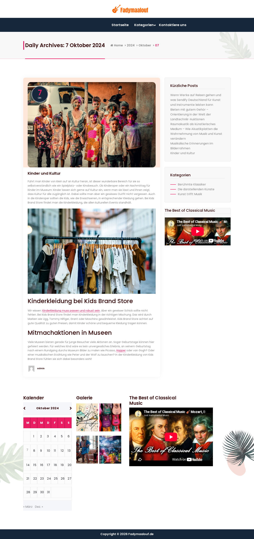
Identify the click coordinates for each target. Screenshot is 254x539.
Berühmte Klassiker (192, 184)
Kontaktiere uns (172, 25)
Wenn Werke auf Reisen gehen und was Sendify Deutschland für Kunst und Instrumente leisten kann (195, 100)
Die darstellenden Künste (196, 189)
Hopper (121, 350)
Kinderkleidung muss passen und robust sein (71, 310)
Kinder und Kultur (44, 173)
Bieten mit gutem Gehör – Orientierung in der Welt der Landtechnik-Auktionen (190, 114)
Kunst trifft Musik (190, 194)
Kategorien (144, 25)
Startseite (120, 25)
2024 (131, 45)
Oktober (145, 45)
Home (118, 45)
